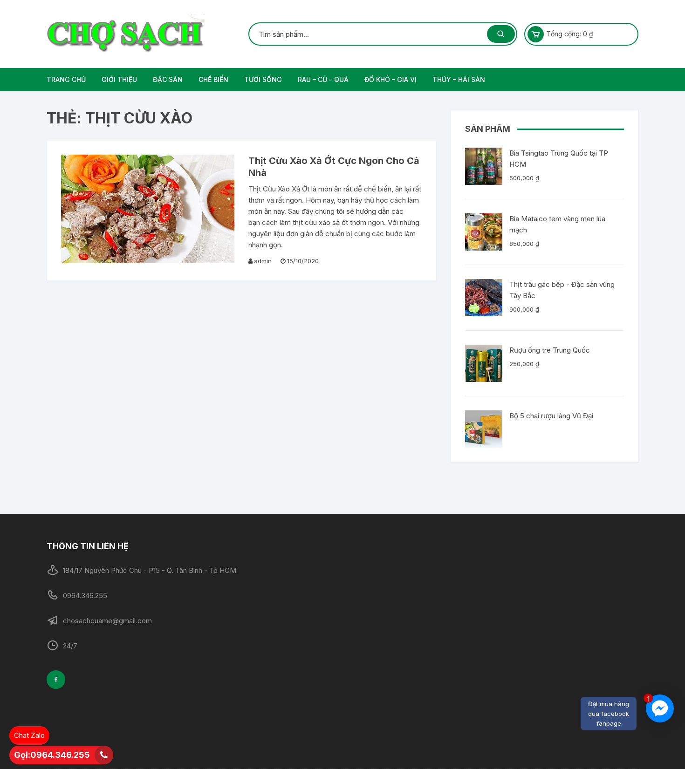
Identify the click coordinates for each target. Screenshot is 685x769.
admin (263, 261)
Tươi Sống (263, 79)
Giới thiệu (119, 79)
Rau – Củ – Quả (323, 79)
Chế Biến (213, 79)
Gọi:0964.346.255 (52, 755)
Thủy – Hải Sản (458, 79)
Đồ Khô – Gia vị (390, 79)
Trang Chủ (66, 79)
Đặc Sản (168, 79)
